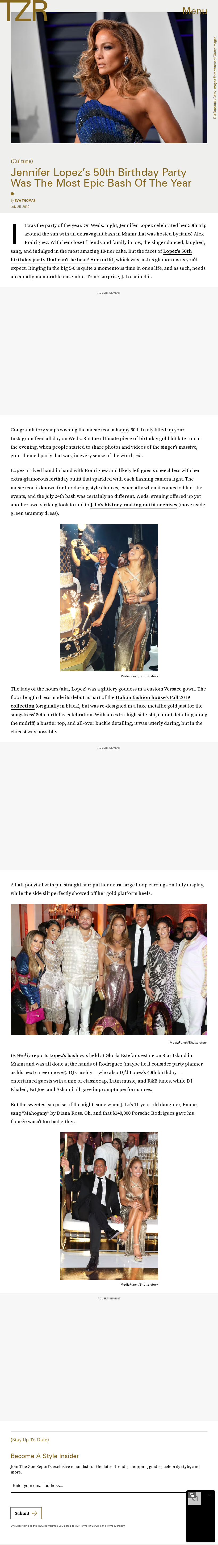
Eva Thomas (25, 201)
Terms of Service (90, 1525)
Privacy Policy (116, 1525)
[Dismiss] (209, 1495)
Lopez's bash (63, 1055)
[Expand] (192, 1495)
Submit (22, 1513)
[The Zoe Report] (24, 10)
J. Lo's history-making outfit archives (133, 504)
